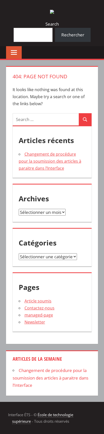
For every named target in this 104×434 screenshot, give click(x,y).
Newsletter (34, 322)
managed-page (38, 315)
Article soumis (37, 301)
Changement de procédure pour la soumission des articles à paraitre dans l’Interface (50, 161)
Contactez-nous (39, 308)
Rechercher (72, 35)
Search (52, 24)
